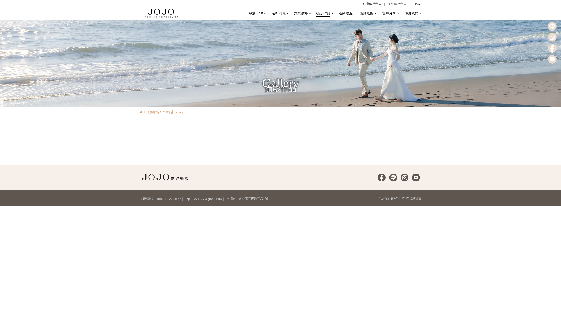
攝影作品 (153, 112)
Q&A (417, 4)
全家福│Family (173, 112)
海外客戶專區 (397, 4)
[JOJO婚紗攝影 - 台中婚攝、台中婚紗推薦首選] (162, 13)
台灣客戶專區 (372, 4)
